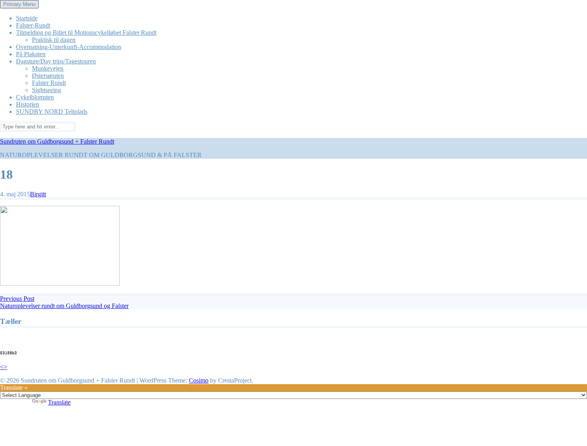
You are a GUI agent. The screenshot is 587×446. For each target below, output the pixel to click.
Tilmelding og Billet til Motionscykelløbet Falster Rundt (86, 32)
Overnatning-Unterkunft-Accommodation (68, 46)
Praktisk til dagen (53, 39)
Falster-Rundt (33, 25)
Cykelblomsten (35, 97)
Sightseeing (46, 90)
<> (3, 366)
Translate (59, 402)
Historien (27, 104)
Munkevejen (47, 68)
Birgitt (38, 194)
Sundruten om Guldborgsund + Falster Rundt (57, 141)
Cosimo (198, 380)
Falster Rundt (49, 82)
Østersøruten (48, 75)
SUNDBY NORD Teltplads (51, 111)
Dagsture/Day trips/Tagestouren (56, 61)
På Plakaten (31, 54)
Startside (27, 18)
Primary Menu (19, 4)
